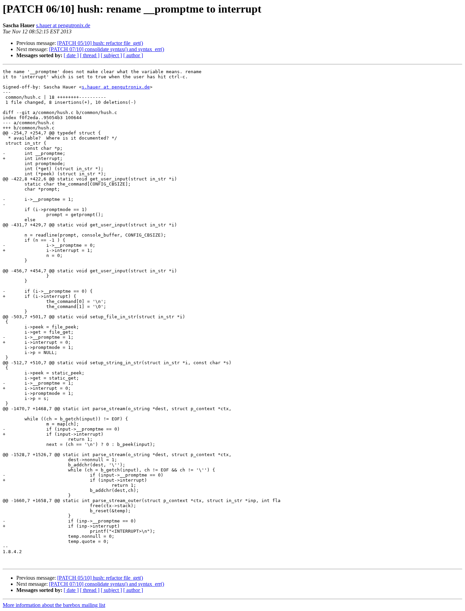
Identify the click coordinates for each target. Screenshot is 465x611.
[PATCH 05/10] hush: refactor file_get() (100, 43)
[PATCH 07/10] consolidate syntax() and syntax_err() (106, 49)
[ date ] (71, 55)
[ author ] (133, 55)
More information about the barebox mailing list (54, 605)
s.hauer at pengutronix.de (63, 25)
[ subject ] (111, 55)
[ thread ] (89, 55)
